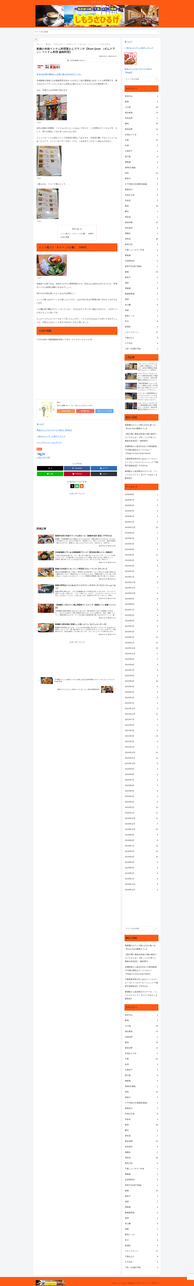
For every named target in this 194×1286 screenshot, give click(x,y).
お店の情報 (65, 237)
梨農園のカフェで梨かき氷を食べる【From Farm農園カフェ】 (140, 426)
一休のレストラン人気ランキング (51, 436)
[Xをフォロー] (72, 486)
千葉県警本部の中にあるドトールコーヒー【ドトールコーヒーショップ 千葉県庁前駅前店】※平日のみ (141, 462)
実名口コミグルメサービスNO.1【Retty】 (55, 430)
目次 (74, 229)
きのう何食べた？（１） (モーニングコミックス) (74, 405)
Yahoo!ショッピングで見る (104, 411)
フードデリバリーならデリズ (49, 442)
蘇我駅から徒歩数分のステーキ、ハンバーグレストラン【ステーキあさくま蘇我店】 (141, 474)
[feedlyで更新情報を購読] (77, 486)
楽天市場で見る (85, 411)
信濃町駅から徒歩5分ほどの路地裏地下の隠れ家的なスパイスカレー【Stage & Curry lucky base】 (141, 449)
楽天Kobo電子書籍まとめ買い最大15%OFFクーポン (59, 74)
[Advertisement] (77, 509)
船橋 (40, 449)
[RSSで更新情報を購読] (82, 486)
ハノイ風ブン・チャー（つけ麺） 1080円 (77, 234)
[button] (158, 32)
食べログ (40, 424)
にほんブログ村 (43, 457)
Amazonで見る (66, 411)
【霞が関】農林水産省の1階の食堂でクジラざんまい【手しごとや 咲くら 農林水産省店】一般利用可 (141, 437)
